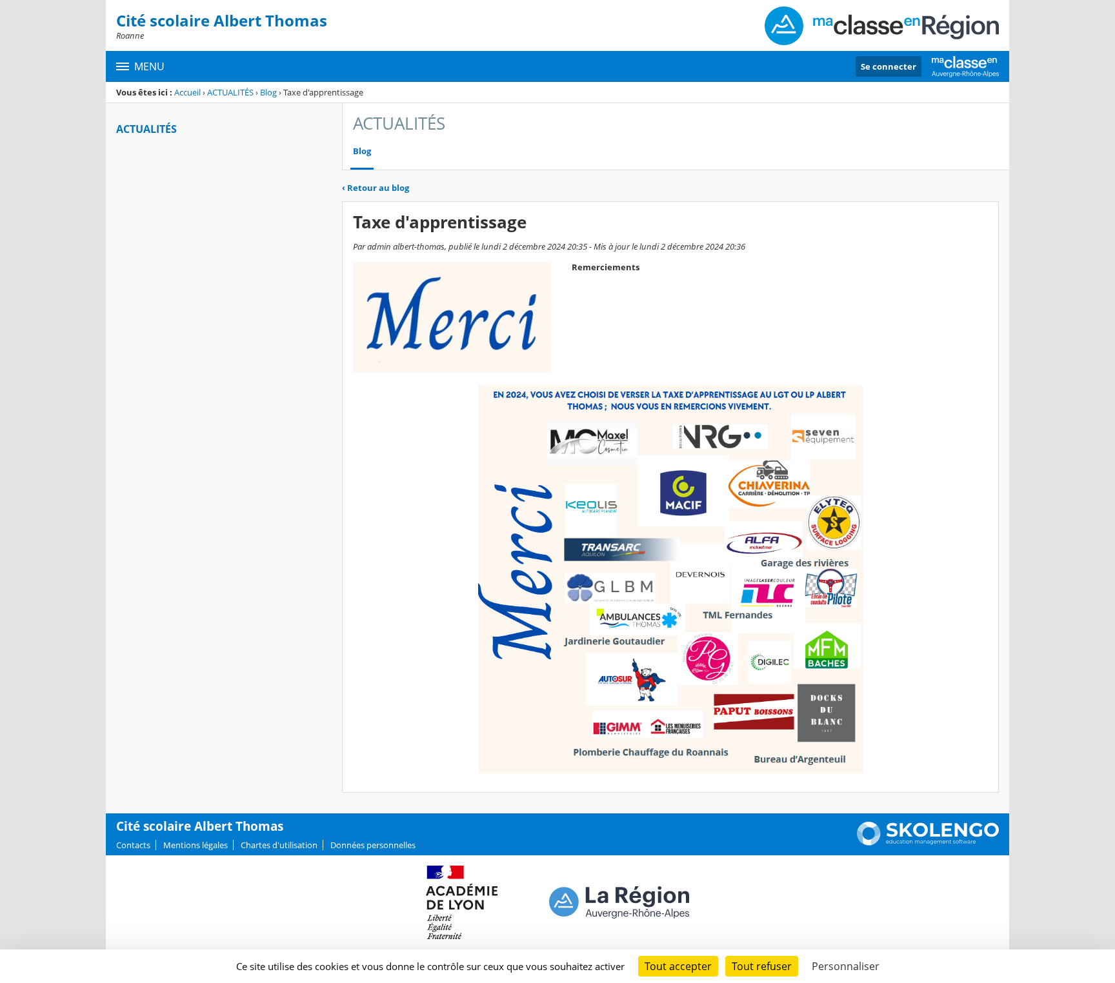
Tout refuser (762, 966)
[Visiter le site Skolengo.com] (928, 842)
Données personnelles (373, 845)
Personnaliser (845, 966)
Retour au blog (375, 188)
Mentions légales (195, 845)
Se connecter (888, 66)
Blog (268, 92)
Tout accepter (678, 966)
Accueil (187, 92)
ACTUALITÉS (230, 92)
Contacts (133, 845)
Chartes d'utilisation (279, 845)
